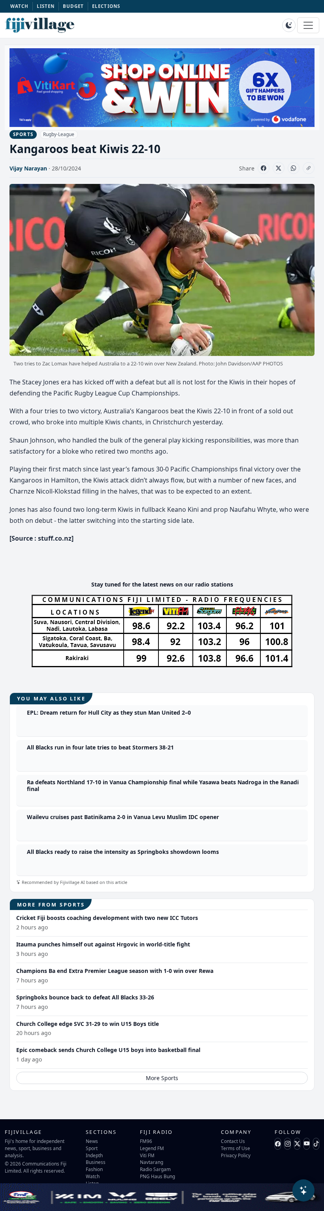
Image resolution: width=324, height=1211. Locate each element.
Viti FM (147, 1155)
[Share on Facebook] (263, 168)
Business (95, 1162)
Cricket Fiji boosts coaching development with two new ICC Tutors (107, 917)
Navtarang (151, 1162)
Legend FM (152, 1148)
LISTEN (46, 6)
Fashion (94, 1169)
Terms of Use (235, 1148)
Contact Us (233, 1141)
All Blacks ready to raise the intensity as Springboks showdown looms (123, 851)
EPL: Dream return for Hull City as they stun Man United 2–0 (109, 712)
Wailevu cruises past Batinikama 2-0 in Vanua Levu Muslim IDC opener (123, 817)
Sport (92, 1148)
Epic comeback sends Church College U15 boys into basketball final (108, 1050)
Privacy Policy (236, 1155)
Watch (93, 1176)
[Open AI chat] (303, 1190)
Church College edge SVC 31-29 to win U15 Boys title (87, 1023)
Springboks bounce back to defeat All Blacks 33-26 (85, 997)
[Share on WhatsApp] (294, 168)
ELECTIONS (106, 6)
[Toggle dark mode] (289, 25)
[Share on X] (278, 168)
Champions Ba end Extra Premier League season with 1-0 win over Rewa (114, 970)
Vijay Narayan (28, 168)
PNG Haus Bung (157, 1176)
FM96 (146, 1141)
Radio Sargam (155, 1169)
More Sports (162, 1078)
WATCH (19, 6)
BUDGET (73, 6)
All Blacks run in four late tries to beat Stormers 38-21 (100, 747)
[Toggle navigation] (308, 25)
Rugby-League (58, 134)
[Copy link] (309, 168)
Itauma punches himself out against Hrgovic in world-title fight (103, 944)
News (92, 1141)
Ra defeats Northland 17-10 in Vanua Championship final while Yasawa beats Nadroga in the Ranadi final (163, 785)
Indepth (94, 1155)
